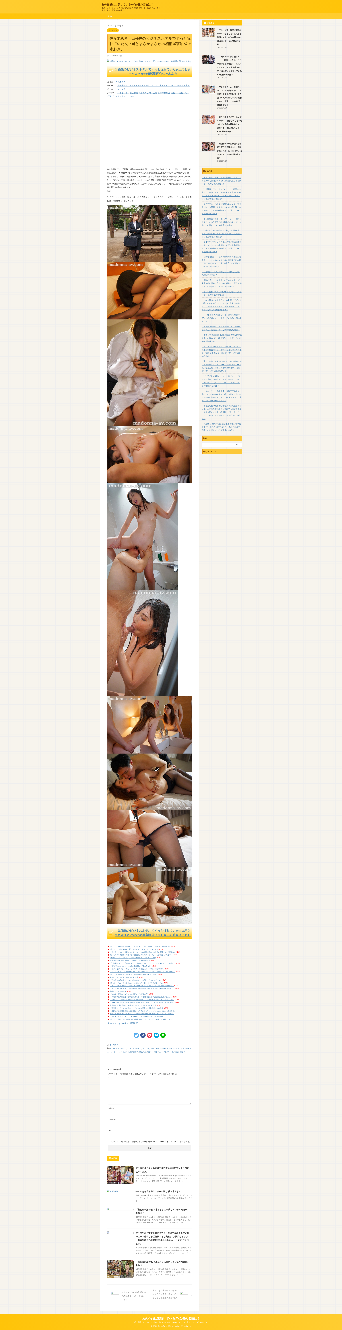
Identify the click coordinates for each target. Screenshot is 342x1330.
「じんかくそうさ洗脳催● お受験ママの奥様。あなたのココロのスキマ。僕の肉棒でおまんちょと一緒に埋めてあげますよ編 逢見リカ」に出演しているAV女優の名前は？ (222, 396)
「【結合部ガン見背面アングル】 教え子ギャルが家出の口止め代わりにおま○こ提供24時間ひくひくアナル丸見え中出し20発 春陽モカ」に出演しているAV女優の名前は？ (222, 305)
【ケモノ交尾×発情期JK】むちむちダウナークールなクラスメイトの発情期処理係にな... (142, 986)
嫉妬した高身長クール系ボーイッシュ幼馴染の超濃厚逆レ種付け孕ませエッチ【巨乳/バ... (142, 1014)
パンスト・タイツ (120, 96)
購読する (210, 23)
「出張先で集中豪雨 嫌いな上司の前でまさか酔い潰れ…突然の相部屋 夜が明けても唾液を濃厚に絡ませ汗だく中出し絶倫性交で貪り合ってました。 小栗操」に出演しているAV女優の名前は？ (222, 412)
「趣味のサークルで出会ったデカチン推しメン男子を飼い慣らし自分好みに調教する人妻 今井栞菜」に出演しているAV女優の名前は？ (222, 283)
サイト (111, 1130)
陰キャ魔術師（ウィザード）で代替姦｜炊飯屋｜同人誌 (130, 960)
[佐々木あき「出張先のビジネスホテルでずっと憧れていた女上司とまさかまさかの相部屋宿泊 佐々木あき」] (156, 1035)
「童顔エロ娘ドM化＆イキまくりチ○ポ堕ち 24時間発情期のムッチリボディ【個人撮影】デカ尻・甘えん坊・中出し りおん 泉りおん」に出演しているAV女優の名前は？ (222, 366)
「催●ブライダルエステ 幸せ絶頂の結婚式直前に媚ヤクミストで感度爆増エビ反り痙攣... (142, 1002)
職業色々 (143, 92)
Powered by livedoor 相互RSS (123, 1023)
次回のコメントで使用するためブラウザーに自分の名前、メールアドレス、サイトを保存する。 (151, 1141)
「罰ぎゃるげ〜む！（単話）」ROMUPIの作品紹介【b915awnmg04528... (137, 969)
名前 (111, 1108)
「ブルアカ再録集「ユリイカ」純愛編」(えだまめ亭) (129, 994)
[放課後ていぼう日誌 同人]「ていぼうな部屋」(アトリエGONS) (133, 958)
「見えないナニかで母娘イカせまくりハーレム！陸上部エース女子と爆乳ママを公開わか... (142, 952)
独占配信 (134, 92)
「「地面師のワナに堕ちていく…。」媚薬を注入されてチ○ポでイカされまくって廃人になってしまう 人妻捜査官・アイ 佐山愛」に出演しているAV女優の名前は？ (221, 194)
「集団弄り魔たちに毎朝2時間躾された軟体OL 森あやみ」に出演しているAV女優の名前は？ (221, 328)
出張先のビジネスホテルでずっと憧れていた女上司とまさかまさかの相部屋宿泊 (153, 85)
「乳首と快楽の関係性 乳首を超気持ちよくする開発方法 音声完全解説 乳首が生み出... (141, 997)
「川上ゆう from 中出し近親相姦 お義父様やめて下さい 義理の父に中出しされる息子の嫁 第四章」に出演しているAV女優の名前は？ (221, 427)
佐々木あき (120, 82)
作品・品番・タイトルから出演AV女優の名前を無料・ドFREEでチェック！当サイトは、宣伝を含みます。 (171, 1322)
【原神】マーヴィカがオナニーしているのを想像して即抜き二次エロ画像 (136, 1008)
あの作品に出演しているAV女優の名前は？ (127, 4)
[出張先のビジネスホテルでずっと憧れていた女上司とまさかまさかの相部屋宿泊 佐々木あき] (149, 260)
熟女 (160, 92)
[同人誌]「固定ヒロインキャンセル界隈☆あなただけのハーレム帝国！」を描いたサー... (141, 1019)
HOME (111, 16)
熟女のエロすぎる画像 (118, 991)
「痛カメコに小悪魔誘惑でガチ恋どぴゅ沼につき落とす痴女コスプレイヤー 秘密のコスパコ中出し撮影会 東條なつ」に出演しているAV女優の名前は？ (222, 351)
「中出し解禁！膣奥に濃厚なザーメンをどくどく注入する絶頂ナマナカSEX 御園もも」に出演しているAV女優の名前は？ (229, 37)
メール (112, 1119)
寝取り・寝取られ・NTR (156, 1052)
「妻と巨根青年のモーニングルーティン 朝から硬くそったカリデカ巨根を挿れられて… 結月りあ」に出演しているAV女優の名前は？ (229, 124)
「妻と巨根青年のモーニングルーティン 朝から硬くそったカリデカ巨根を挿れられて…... (142, 988)
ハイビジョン (123, 92)
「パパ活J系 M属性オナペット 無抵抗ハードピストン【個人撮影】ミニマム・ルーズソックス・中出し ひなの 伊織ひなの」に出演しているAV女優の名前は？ (221, 381)
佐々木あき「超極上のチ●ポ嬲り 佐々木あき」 (158, 1191)
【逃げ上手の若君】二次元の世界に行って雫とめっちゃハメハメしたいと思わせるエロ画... (142, 1011)
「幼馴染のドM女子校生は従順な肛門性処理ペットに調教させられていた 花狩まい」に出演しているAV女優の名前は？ (229, 150)
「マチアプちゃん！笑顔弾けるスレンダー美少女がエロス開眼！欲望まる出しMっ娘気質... (142, 972)
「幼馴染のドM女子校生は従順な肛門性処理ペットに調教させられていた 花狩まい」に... (142, 1000)
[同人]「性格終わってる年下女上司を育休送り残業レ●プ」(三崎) (133, 974)
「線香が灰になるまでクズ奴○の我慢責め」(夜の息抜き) (130, 966)
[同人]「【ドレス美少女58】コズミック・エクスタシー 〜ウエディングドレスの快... (140, 946)
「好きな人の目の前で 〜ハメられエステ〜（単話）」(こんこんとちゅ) (135, 980)
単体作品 (166, 92)
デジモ (131, 96)
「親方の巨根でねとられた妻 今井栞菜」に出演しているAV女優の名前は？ (222, 293)
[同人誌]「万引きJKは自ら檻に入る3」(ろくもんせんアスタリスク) (134, 949)
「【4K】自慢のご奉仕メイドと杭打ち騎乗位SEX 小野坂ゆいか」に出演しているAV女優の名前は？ (222, 318)
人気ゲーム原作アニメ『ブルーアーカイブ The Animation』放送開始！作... (137, 1016)
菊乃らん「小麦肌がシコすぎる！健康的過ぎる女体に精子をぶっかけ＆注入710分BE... (141, 955)
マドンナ (121, 89)
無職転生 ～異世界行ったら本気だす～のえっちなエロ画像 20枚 (133, 1005)
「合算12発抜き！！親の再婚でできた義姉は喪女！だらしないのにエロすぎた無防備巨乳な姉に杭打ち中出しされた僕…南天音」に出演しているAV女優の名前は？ (221, 262)
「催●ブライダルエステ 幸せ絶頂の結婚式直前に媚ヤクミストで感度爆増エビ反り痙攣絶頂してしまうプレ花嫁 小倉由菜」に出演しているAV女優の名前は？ (221, 247)
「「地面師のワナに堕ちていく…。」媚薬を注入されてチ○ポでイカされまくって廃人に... (142, 963)
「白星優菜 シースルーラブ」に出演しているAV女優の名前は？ (221, 273)
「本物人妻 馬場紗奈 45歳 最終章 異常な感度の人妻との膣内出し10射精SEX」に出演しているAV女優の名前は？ (222, 338)
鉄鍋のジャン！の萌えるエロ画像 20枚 (124, 977)
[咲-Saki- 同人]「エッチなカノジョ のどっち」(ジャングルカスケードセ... (137, 983)
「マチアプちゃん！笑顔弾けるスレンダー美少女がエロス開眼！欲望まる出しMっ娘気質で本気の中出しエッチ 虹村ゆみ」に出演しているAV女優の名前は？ (221, 209)
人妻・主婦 (152, 92)
